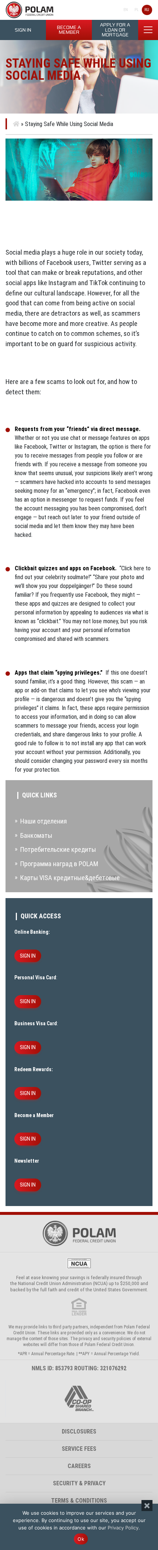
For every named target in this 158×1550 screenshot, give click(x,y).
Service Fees (79, 1448)
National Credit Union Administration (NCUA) (63, 1283)
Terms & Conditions (79, 1500)
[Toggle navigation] (148, 30)
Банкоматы (36, 835)
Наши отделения (43, 821)
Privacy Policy (123, 1528)
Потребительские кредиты (58, 849)
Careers (79, 1466)
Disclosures (79, 1431)
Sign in (23, 30)
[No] (146, 1505)
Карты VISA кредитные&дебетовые (70, 878)
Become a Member (69, 30)
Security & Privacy (79, 1483)
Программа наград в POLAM (59, 864)
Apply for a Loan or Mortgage (115, 30)
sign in (28, 955)
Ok (81, 1539)
